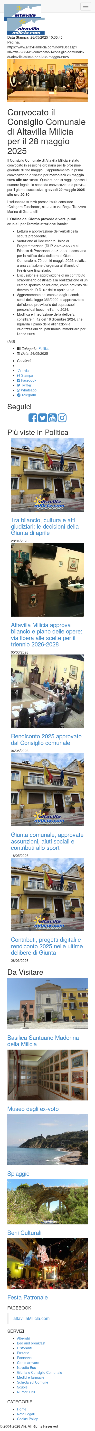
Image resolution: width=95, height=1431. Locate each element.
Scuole (22, 1387)
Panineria (24, 1357)
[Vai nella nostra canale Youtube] (52, 420)
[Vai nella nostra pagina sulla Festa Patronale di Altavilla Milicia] (47, 1263)
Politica (43, 348)
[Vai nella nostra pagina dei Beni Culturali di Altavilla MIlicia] (47, 1201)
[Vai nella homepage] (22, 6)
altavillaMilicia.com (31, 1318)
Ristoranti (24, 1347)
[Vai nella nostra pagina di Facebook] (32, 420)
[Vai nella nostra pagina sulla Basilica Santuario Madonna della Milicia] (47, 1003)
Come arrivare (28, 1362)
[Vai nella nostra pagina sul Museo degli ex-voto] (47, 1075)
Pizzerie (23, 1352)
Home (21, 1409)
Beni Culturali (24, 1232)
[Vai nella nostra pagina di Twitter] (42, 420)
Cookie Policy (27, 1418)
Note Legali (26, 1413)
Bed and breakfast (31, 1343)
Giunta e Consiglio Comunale (39, 1372)
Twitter (25, 385)
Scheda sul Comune (32, 1382)
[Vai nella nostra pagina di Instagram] (62, 420)
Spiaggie (18, 1173)
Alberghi (23, 1338)
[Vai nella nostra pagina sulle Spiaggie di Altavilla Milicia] (47, 1139)
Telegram (28, 394)
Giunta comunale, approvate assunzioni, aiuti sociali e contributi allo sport (47, 841)
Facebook (28, 380)
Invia (24, 370)
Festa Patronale (27, 1297)
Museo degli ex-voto (33, 1108)
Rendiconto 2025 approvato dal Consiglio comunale (46, 739)
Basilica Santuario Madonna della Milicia (43, 1040)
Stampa (26, 375)
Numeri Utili (26, 1391)
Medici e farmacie (30, 1377)
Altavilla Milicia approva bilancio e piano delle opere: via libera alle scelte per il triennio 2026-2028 (46, 634)
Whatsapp (28, 390)
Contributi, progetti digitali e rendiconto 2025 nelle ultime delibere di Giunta (47, 945)
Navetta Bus (26, 1367)
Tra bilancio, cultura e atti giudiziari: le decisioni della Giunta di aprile (45, 526)
